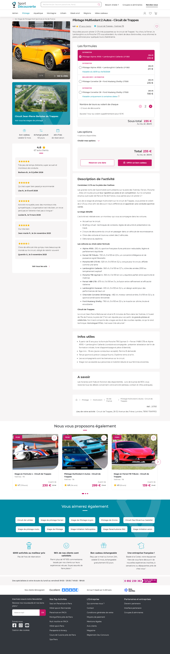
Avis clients (92, 626)
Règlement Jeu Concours (98, 635)
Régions (87, 13)
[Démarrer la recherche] (98, 4)
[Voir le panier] (156, 13)
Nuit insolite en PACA (59, 621)
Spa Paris (54, 639)
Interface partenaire (132, 608)
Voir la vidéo (62, 76)
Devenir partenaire (132, 603)
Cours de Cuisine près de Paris (63, 635)
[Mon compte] (145, 13)
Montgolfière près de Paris (61, 617)
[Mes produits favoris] (150, 13)
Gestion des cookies (20, 630)
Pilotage (26, 13)
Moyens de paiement (96, 617)
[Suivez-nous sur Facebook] (14, 625)
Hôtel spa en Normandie (60, 608)
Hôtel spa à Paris (57, 626)
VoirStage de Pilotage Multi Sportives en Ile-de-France (35, 19)
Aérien (15, 13)
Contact (90, 608)
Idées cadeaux (101, 13)
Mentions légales (94, 621)
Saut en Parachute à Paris (61, 603)
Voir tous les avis (39, 266)
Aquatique (38, 13)
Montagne (51, 13)
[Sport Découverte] (24, 4)
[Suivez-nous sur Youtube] (27, 625)
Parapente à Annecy (58, 630)
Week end (75, 13)
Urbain (63, 13)
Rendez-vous (152, 5)
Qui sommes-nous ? (95, 603)
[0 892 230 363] (128, 581)
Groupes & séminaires (132, 5)
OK (42, 612)
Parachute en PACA (58, 612)
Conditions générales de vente (100, 612)
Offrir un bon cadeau (137, 163)
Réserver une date (97, 163)
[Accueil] (76, 400)
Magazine (91, 630)
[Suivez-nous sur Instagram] (21, 625)
